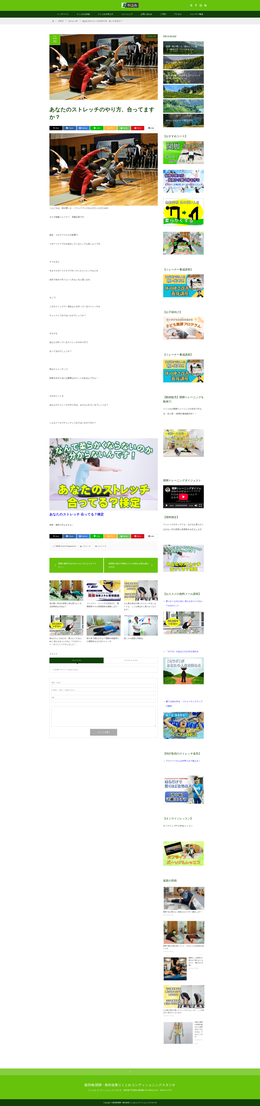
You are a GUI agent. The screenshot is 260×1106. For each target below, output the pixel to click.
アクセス (178, 14)
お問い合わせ (146, 14)
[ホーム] (53, 19)
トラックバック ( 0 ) (130, 660)
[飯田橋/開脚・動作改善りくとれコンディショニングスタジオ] (130, 5)
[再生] (166, 505)
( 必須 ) (56, 682)
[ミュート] (196, 505)
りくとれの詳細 (83, 14)
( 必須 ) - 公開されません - (64, 690)
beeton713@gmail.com (68, 546)
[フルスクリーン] (200, 505)
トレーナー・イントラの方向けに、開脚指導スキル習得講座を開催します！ (103, 604)
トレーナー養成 (196, 14)
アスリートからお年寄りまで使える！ (183, 761)
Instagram (200, 5)
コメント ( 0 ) (76, 660)
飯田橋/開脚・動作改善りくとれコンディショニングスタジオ (130, 1085)
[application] (183, 496)
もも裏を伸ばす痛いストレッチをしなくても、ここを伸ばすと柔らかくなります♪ (140, 606)
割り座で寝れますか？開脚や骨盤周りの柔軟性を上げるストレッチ (103, 639)
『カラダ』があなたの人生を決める (182, 651)
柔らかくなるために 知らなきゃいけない (184, 601)
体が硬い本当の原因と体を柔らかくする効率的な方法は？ (65, 604)
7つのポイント (172, 606)
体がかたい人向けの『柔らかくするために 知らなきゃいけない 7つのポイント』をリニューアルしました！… (65, 641)
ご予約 (163, 14)
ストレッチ (152, 36)
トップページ (62, 14)
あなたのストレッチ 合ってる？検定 (76, 514)
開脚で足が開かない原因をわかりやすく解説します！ (182, 912)
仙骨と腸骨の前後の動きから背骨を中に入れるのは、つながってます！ (199, 1029)
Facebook (196, 5)
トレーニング (127, 14)
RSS (205, 5)
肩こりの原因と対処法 (133, 638)
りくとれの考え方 (105, 14)
